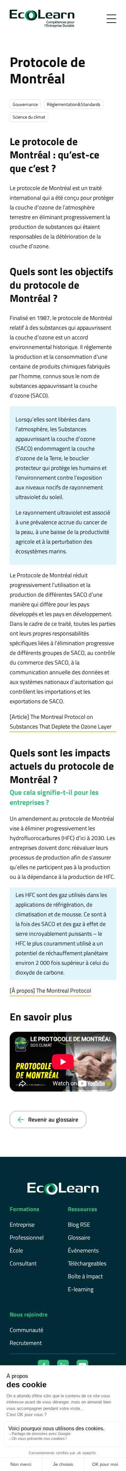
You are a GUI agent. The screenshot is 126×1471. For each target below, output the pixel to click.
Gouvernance (25, 104)
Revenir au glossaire (52, 1119)
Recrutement (26, 1342)
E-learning (80, 1289)
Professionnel (27, 1237)
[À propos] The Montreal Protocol (50, 990)
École (16, 1250)
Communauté (26, 1330)
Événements (83, 1250)
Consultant (23, 1263)
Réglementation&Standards (73, 104)
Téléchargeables (87, 1263)
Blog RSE (79, 1224)
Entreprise (22, 1224)
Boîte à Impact (85, 1276)
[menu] (111, 19)
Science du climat (29, 116)
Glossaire (79, 1237)
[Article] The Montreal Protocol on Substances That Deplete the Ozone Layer (60, 721)
